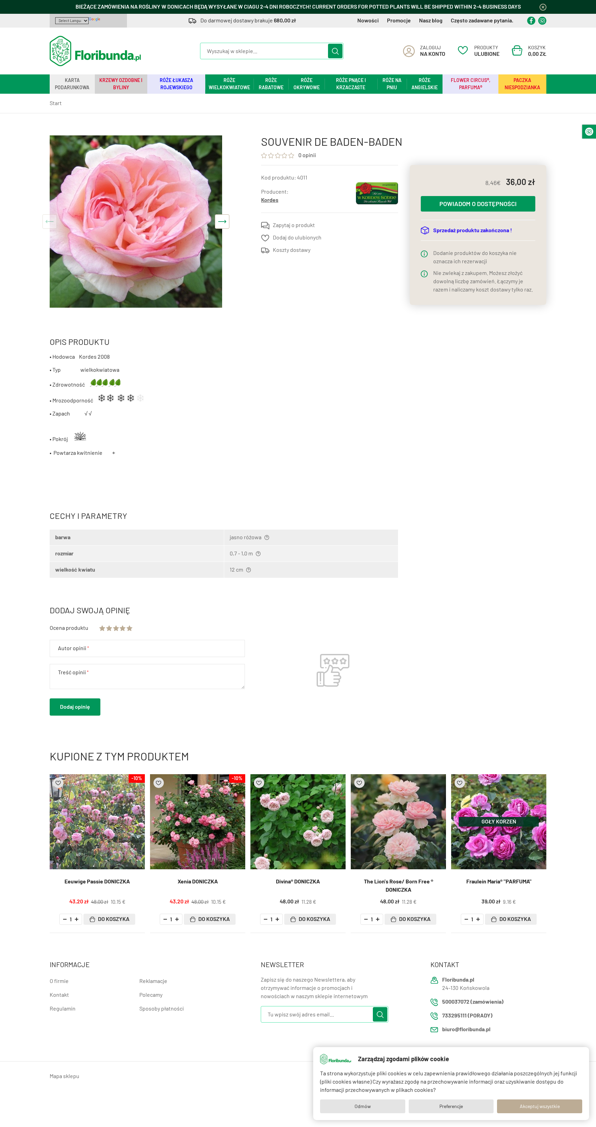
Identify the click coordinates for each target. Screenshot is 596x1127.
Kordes (269, 200)
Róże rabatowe (271, 84)
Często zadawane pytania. (482, 20)
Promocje (399, 20)
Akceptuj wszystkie (540, 1106)
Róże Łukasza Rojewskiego (176, 84)
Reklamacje (153, 981)
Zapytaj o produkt (294, 225)
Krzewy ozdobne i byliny (120, 84)
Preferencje (451, 1106)
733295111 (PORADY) (467, 1015)
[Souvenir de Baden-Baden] (136, 221)
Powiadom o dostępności (478, 204)
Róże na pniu (392, 84)
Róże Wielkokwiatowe (229, 84)
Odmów (363, 1106)
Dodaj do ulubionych (297, 237)
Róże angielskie (424, 84)
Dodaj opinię (75, 707)
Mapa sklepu (64, 1076)
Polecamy (150, 995)
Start (56, 103)
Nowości (368, 20)
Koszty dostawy (291, 250)
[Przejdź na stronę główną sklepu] (95, 51)
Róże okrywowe (307, 84)
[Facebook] (531, 21)
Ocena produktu (69, 628)
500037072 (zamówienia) (473, 1002)
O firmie (59, 981)
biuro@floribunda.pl (466, 1029)
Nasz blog (431, 20)
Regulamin (63, 1009)
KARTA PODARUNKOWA (72, 84)
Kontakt (59, 995)
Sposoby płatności (161, 1009)
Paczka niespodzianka (522, 84)
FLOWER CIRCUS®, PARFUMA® (470, 84)
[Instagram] (542, 21)
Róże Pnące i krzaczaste (351, 84)
